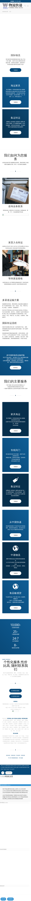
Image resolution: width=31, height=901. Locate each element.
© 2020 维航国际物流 (13, 758)
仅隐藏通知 (10, 899)
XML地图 (21, 758)
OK (2, 772)
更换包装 (13, 755)
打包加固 (18, 755)
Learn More (8, 772)
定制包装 (23, 755)
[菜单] (28, 6)
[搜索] (24, 6)
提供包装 (8, 755)
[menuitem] (24, 6)
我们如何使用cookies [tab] (5, 785)
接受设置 (3, 899)
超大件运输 (14, 718)
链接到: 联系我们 (6, 659)
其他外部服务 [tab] (3, 849)
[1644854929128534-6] (12, 6)
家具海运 (9, 718)
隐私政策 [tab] (2, 886)
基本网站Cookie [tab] (4, 802)
